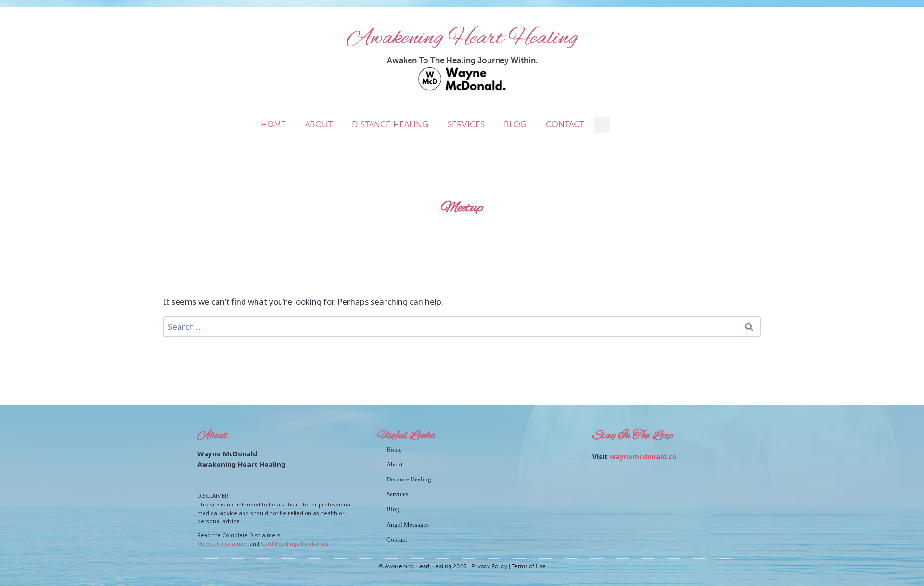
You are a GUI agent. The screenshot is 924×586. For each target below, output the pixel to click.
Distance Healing (390, 124)
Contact (565, 124)
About (319, 124)
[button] (602, 125)
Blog (515, 124)
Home (273, 124)
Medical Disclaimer (222, 543)
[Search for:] (462, 326)
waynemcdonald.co (643, 456)
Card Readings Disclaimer (295, 543)
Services (466, 124)
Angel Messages (407, 524)
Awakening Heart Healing (462, 38)
